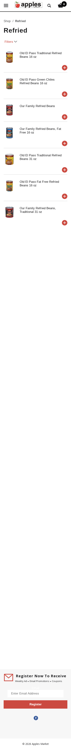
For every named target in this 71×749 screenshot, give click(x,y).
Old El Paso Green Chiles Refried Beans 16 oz (37, 81)
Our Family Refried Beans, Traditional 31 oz (38, 210)
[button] (64, 67)
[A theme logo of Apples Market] (28, 4)
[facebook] (35, 718)
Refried (20, 21)
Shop (7, 21)
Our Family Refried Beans (37, 106)
